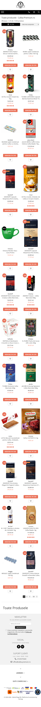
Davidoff (10, 195)
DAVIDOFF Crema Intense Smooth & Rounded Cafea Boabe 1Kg (30, 574)
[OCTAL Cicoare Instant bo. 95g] (10, 83)
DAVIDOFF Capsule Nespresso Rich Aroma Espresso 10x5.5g (10, 198)
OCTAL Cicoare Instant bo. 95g (10, 98)
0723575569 (21, 659)
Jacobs (31, 384)
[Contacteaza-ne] (29, 12)
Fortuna (10, 249)
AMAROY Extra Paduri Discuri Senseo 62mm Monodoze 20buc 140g (10, 53)
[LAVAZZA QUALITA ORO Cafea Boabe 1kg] (30, 515)
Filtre (11, 24)
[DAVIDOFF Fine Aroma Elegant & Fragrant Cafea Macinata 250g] (10, 470)
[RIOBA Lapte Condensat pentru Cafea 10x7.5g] (30, 38)
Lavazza (30, 526)
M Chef (10, 526)
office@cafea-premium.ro (22, 662)
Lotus (10, 436)
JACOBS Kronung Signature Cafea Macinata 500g (31, 387)
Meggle (10, 571)
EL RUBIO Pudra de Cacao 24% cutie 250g (30, 342)
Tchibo (31, 95)
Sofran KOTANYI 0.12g (30, 438)
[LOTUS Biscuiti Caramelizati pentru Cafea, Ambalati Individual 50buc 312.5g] (10, 421)
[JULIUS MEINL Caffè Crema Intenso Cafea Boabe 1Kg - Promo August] (30, 128)
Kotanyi (30, 436)
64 (34, 597)
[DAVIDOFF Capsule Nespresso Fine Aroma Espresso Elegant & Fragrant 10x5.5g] (30, 233)
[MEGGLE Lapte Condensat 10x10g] (10, 560)
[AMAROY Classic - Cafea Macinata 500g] (30, 282)
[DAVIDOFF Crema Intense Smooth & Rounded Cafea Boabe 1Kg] (30, 560)
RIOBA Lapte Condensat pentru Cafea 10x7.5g (31, 53)
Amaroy (10, 50)
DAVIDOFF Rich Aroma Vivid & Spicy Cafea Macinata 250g (10, 297)
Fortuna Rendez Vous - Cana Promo (10, 252)
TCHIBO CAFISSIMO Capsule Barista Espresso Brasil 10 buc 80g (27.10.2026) (30, 98)
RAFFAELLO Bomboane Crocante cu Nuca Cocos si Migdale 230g (10, 342)
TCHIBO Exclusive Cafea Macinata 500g (10, 387)
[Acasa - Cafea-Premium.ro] (20, 5)
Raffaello (10, 339)
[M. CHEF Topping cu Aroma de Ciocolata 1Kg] (10, 515)
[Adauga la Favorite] (10, 69)
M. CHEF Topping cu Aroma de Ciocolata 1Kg (10, 529)
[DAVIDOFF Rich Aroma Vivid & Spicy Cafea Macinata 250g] (10, 282)
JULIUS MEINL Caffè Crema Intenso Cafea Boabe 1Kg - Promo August (31, 143)
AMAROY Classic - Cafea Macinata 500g (31, 297)
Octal (10, 95)
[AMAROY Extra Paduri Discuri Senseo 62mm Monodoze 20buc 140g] (10, 38)
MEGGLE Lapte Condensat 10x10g (10, 574)
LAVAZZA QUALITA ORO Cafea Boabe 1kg (31, 529)
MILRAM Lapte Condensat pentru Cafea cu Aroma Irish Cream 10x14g (10, 143)
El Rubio (30, 339)
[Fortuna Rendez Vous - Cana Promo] (10, 233)
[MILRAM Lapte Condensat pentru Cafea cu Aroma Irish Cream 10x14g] (10, 129)
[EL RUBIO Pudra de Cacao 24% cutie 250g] (30, 327)
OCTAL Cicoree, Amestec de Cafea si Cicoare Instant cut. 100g (31, 198)
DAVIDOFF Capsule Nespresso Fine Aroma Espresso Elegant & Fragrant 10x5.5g (30, 252)
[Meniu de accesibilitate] (38, 692)
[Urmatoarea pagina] (36, 596)
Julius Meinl (30, 140)
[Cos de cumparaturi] (34, 12)
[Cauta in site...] (39, 12)
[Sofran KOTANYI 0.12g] (30, 421)
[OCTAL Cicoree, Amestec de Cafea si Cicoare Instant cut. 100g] (30, 178)
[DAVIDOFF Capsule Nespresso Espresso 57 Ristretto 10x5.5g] (30, 470)
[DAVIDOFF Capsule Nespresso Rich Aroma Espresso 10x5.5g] (10, 178)
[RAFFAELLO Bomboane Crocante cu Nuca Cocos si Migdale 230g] (10, 327)
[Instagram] (22, 646)
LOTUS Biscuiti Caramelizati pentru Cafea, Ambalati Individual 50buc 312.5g (10, 439)
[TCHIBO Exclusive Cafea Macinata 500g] (10, 372)
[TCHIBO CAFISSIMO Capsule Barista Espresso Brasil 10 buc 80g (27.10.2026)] (30, 83)
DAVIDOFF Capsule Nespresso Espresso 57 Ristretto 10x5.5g (31, 484)
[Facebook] (18, 646)
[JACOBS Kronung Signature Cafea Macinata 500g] (30, 372)
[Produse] (2, 12)
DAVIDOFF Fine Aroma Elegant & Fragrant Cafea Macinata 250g (10, 484)
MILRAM (10, 140)
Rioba (30, 50)
